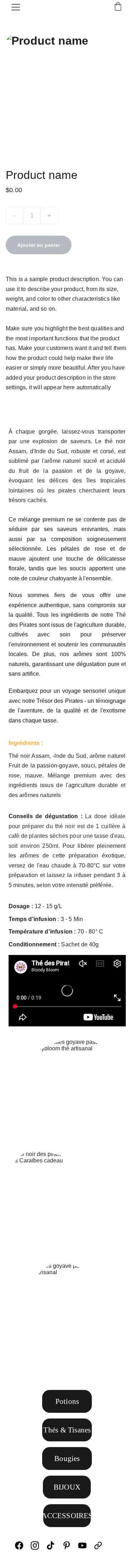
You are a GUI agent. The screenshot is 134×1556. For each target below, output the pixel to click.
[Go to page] (98, 1545)
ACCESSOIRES (67, 1515)
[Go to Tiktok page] (54, 1545)
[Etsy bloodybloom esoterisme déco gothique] (113, 1546)
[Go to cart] (118, 7)
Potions (67, 1401)
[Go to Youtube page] (86, 1545)
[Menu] (15, 7)
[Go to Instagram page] (38, 1545)
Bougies (67, 1458)
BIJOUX (67, 1487)
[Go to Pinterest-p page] (70, 1545)
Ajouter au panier (38, 245)
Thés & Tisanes (67, 1430)
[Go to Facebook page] (22, 1545)
